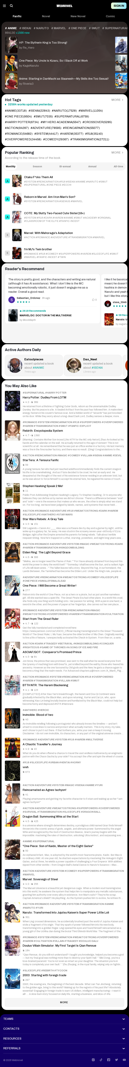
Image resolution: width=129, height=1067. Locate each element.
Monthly (10, 166)
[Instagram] (93, 1059)
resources (12, 1038)
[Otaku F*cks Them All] (64, 181)
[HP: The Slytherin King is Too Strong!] (57, 44)
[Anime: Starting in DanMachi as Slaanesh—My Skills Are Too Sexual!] (57, 80)
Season (37, 166)
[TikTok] (101, 1059)
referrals (11, 1048)
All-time (118, 166)
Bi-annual (65, 166)
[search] (11, 5)
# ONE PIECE (77, 28)
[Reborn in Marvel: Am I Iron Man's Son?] (64, 199)
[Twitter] (116, 1059)
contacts (11, 1028)
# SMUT (94, 28)
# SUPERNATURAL (115, 28)
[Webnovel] (64, 5)
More (116, 99)
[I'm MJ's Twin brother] (64, 253)
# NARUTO (41, 28)
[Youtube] (124, 1059)
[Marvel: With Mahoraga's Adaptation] (64, 235)
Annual (92, 166)
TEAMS (8, 1018)
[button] (17, 16)
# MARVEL (58, 28)
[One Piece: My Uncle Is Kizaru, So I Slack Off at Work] (57, 62)
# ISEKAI (25, 28)
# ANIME (11, 28)
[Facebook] (108, 1059)
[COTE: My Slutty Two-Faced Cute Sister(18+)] (64, 217)
